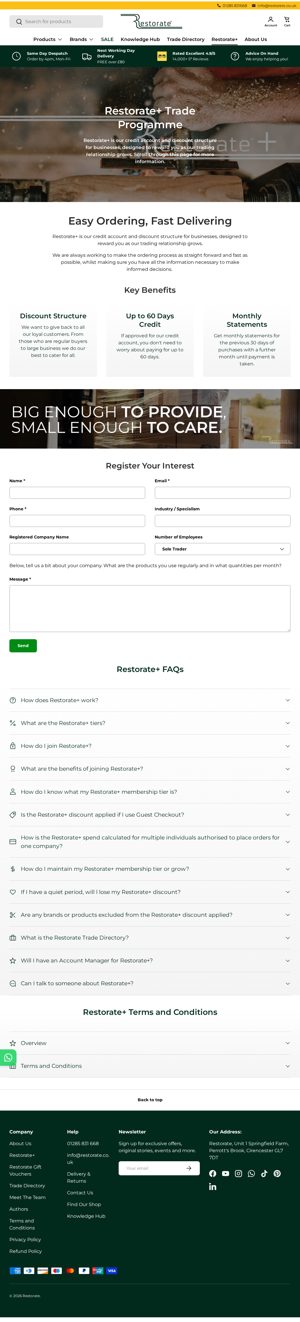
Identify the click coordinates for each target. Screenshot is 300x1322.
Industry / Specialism (177, 509)
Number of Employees (178, 537)
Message (18, 579)
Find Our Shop (84, 1204)
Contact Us (80, 1193)
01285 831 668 (83, 1143)
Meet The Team (27, 1197)
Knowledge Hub (140, 39)
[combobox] (56, 21)
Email (161, 480)
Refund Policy (25, 1251)
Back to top (150, 1099)
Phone (16, 509)
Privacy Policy (25, 1239)
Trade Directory (185, 39)
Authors (18, 1209)
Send (23, 645)
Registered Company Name (39, 537)
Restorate (31, 1296)
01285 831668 (235, 5)
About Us (256, 39)
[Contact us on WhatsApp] (8, 1057)
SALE (107, 39)
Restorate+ (225, 39)
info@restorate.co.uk (277, 5)
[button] (287, 21)
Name (15, 480)
